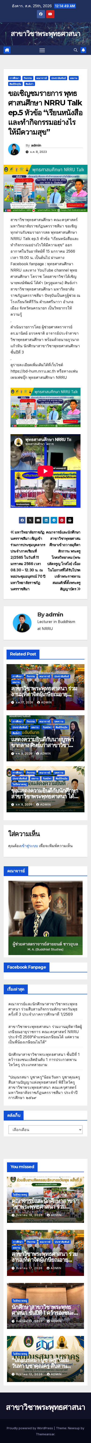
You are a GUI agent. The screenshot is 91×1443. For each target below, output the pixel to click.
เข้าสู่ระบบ (29, 845)
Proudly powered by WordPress (30, 1428)
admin (36, 145)
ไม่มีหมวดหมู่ (20, 784)
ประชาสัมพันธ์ (58, 78)
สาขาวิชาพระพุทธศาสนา (45, 33)
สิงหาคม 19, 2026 (30, 1215)
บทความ (58, 721)
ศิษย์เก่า (30, 83)
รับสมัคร (47, 727)
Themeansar (45, 1434)
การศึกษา (14, 78)
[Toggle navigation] (42, 50)
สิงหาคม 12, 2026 (30, 1374)
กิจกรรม (28, 78)
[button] (75, 50)
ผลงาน (73, 78)
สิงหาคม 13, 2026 (30, 1321)
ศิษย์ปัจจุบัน (15, 83)
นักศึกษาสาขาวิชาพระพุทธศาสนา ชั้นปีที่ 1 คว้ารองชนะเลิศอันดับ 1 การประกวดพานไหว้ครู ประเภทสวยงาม (44, 1059)
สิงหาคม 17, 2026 (29, 1268)
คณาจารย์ (41, 78)
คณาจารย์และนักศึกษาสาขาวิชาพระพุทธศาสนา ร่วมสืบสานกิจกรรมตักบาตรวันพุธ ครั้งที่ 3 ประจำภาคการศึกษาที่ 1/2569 (42, 1009)
